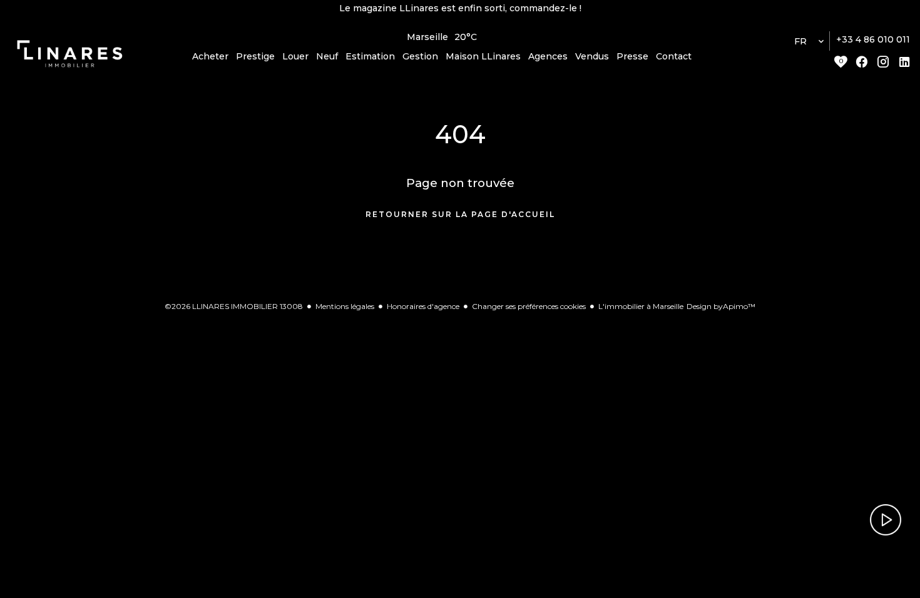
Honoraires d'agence (423, 306)
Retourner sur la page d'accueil (460, 214)
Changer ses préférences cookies (529, 306)
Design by (721, 306)
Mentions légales (344, 306)
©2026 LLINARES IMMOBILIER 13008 (234, 306)
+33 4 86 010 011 (873, 39)
